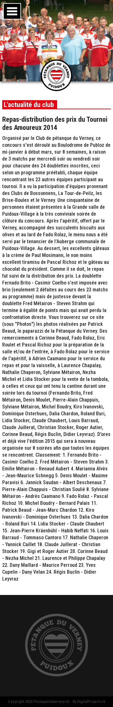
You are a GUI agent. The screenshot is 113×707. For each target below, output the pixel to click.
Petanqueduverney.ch (51, 701)
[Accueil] (56, 89)
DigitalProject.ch (91, 701)
